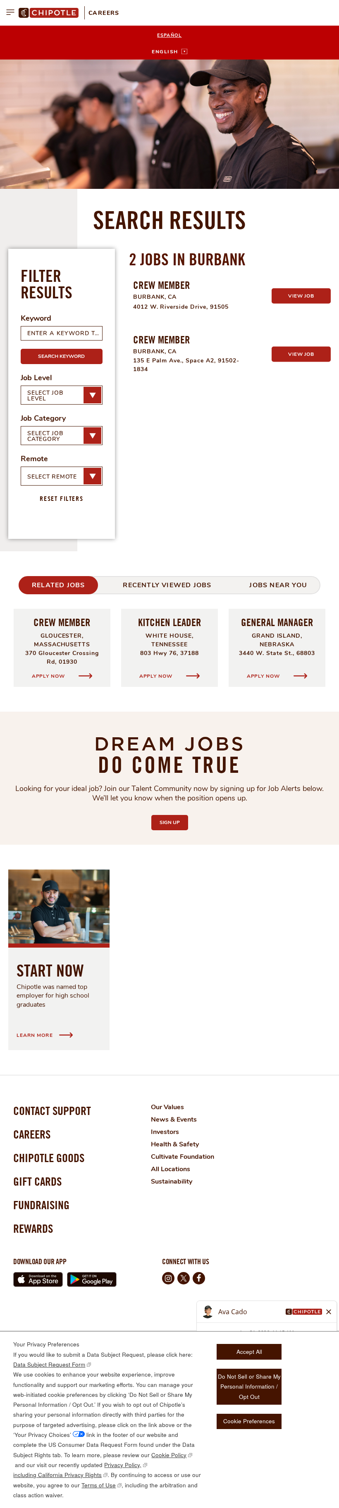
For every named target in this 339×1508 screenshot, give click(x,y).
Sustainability (171, 1181)
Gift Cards (37, 1181)
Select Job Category (45, 436)
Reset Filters (61, 498)
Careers (103, 13)
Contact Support (52, 1110)
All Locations (170, 1169)
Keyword (36, 318)
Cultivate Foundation (182, 1156)
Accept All (249, 1352)
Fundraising (41, 1205)
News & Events (174, 1119)
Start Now (50, 970)
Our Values (167, 1107)
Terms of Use (98, 1485)
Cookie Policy (168, 1455)
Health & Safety (175, 1144)
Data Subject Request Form (49, 1364)
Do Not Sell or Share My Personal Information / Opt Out (249, 1386)
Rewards (33, 1228)
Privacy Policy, (122, 1465)
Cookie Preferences (249, 1421)
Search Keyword (61, 356)
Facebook (199, 1278)
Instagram (168, 1278)
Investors (165, 1131)
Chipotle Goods (48, 1158)
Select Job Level (45, 396)
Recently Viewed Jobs (167, 585)
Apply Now (49, 676)
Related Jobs (58, 585)
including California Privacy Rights (57, 1475)
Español (169, 35)
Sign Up (174, 822)
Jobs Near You (278, 585)
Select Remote (52, 477)
